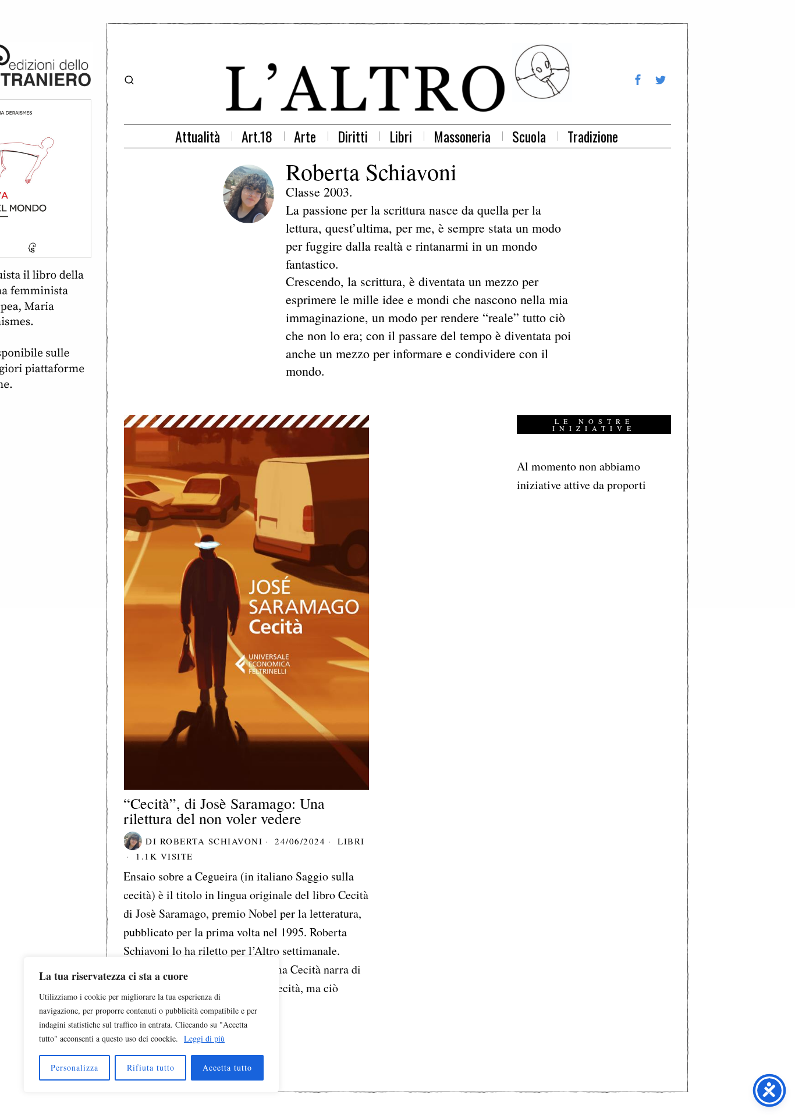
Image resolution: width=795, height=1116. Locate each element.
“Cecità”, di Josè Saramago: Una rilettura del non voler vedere (224, 811)
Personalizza (74, 1067)
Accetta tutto (227, 1067)
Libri (351, 841)
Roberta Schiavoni (211, 841)
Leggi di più (204, 1038)
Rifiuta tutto (151, 1067)
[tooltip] (637, 79)
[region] (151, 1025)
